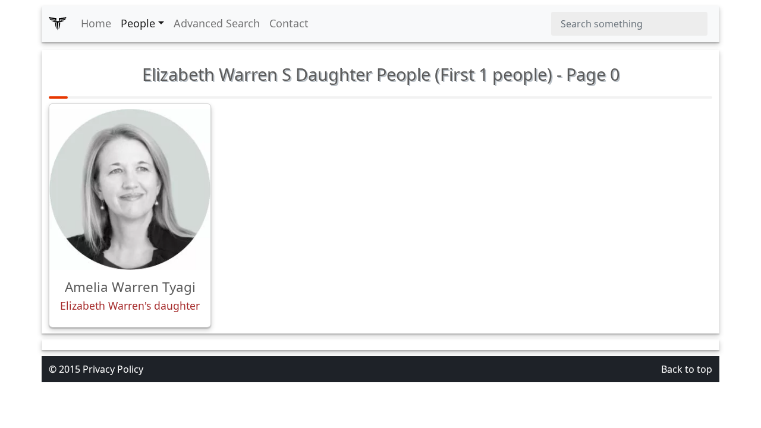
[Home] (58, 23)
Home (96, 23)
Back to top (686, 369)
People (138, 23)
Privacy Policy (113, 369)
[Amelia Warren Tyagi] (129, 189)
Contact (289, 23)
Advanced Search (217, 23)
